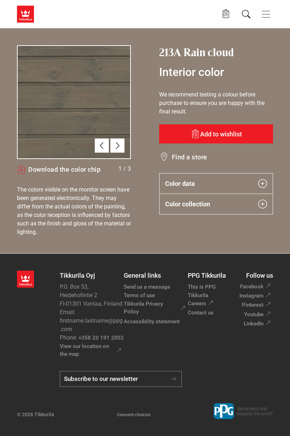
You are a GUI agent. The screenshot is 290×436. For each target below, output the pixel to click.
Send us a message (147, 287)
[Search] (246, 14)
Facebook (251, 286)
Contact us (201, 313)
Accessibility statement (152, 321)
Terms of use (139, 295)
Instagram (251, 296)
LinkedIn (253, 323)
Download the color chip (64, 169)
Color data (180, 183)
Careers (197, 303)
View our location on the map (84, 350)
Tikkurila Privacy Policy (143, 308)
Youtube (253, 314)
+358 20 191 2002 (101, 338)
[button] (226, 14)
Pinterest (252, 305)
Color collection (187, 204)
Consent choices (134, 414)
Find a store (189, 157)
